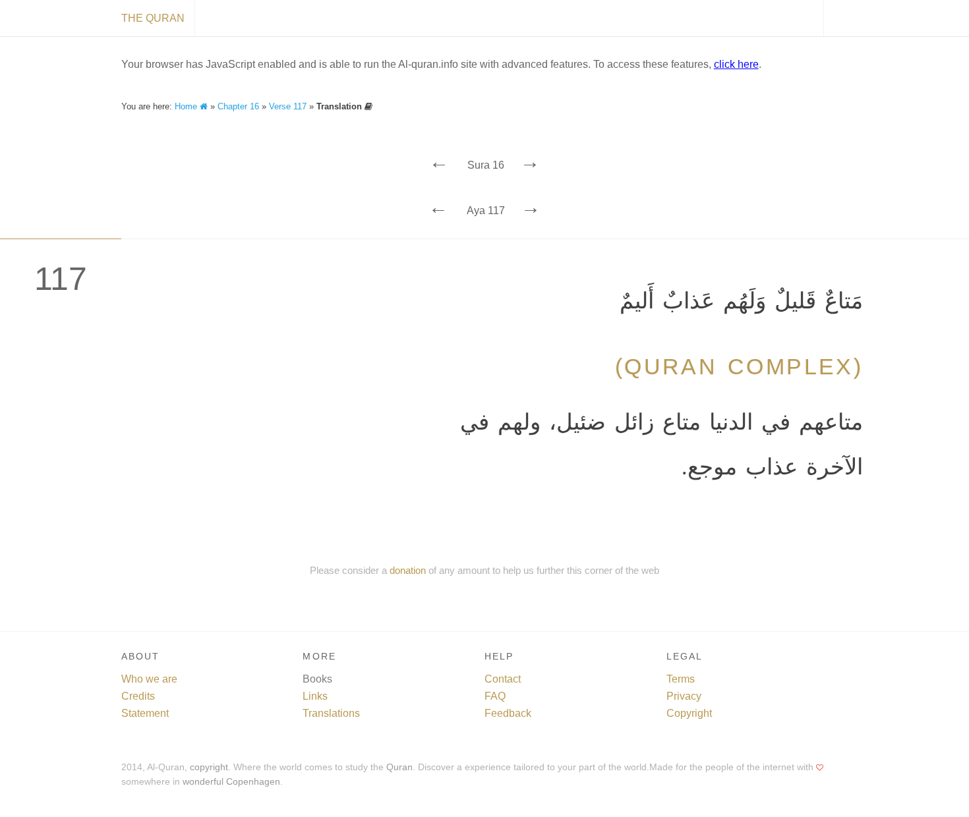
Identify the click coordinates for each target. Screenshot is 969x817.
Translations (331, 713)
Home (187, 106)
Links (315, 696)
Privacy (683, 696)
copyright (209, 767)
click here (736, 64)
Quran (399, 767)
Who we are (149, 679)
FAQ (495, 696)
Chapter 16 (238, 106)
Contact (502, 679)
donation (408, 570)
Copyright (689, 713)
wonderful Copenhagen (231, 782)
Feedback (507, 713)
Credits (138, 696)
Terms (680, 679)
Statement (145, 713)
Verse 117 (288, 106)
